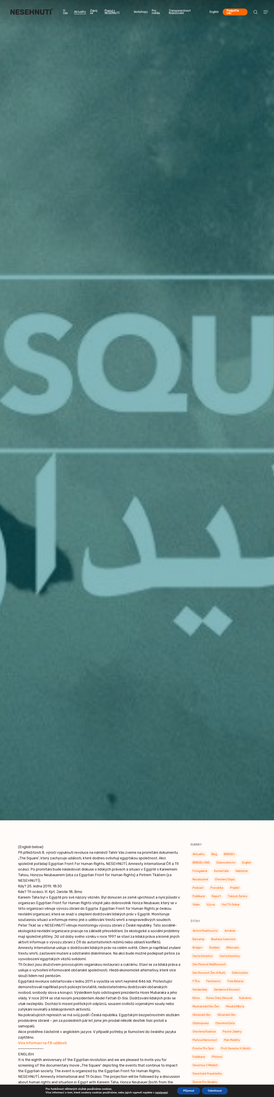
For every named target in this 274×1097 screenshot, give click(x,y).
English (246, 865)
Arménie (229, 933)
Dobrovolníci (240, 975)
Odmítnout (215, 1091)
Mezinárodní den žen (206, 1009)
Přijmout (188, 1091)
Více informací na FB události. (42, 1045)
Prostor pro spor (203, 1051)
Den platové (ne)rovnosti (209, 967)
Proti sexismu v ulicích (236, 1051)
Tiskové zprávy (238, 898)
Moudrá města (235, 1009)
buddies (214, 950)
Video (196, 907)
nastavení (161, 1092)
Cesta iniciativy (230, 958)
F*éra (196, 983)
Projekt (234, 890)
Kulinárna (245, 1000)
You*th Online (230, 907)
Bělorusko (232, 950)
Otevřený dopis (225, 882)
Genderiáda (200, 992)
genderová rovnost (227, 992)
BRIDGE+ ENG (201, 865)
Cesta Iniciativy (203, 958)
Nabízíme (242, 873)
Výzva (211, 907)
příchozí (217, 1059)
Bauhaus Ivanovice (223, 941)
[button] (266, 12)
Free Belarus (235, 983)
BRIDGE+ (229, 856)
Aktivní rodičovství (205, 933)
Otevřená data (225, 1025)
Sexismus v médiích (205, 1067)
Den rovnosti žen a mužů (209, 975)
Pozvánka (137, 427)
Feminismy (213, 983)
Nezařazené (200, 882)
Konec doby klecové (219, 1000)
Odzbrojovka (201, 1025)
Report (216, 898)
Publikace (199, 898)
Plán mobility (232, 1042)
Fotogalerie (200, 873)
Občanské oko (202, 1017)
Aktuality (199, 856)
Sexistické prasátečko (207, 1076)
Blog (214, 856)
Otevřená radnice (204, 1034)
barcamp (198, 941)
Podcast (198, 890)
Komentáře (221, 873)
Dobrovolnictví (225, 865)
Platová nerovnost (205, 1042)
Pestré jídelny (232, 1034)
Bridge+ (198, 950)
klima (196, 1000)
